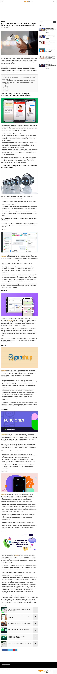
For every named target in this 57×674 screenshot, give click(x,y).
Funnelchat (7, 87)
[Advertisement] (28, 11)
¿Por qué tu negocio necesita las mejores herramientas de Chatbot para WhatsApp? (18, 78)
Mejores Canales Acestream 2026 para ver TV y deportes (50, 65)
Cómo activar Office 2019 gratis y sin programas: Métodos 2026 (50, 50)
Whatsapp (3, 21)
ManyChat (7, 89)
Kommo (6, 90)
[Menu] (2, 1)
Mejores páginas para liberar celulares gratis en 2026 (50, 29)
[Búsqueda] (54, 22)
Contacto (3, 665)
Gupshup (7, 86)
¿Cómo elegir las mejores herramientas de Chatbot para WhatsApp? (19, 80)
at (4, 434)
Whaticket (7, 83)
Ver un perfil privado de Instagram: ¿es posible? (50, 36)
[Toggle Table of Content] (35, 76)
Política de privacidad (6, 664)
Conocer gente (47, 61)
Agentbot (7, 85)
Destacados (47, 32)
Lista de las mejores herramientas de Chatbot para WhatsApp (18, 82)
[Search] (54, 1)
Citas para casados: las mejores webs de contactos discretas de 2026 (50, 58)
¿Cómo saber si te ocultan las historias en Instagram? (50, 43)
